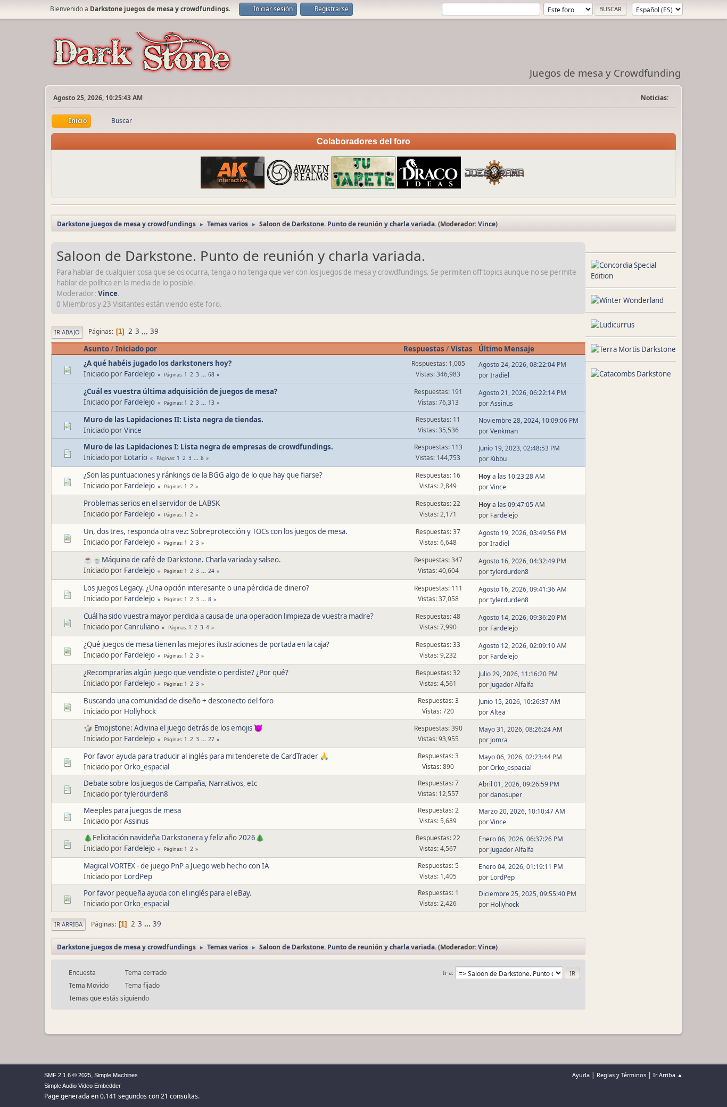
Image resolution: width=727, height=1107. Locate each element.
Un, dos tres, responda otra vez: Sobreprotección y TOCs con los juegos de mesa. (216, 531)
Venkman (504, 431)
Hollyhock (140, 711)
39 (154, 331)
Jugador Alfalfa (512, 684)
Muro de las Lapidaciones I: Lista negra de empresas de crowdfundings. (208, 447)
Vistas (462, 349)
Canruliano (141, 627)
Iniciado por (136, 349)
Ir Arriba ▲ (668, 1075)
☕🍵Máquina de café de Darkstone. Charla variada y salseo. (182, 559)
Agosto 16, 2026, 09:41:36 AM (522, 589)
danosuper (506, 794)
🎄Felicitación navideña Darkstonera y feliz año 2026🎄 (174, 837)
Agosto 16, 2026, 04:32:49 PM (522, 560)
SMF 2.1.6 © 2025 (67, 1075)
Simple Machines (116, 1075)
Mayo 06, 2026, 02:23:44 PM (520, 756)
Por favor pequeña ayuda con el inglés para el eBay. (168, 893)
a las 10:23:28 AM (511, 476)
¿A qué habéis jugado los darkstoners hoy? (158, 363)
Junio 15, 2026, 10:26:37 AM (519, 701)
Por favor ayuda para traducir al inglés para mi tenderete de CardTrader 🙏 (206, 756)
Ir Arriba (68, 924)
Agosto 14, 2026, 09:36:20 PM (522, 617)
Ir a (447, 973)
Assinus (501, 403)
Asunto (96, 349)
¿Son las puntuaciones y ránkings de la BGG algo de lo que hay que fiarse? (203, 475)
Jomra (499, 739)
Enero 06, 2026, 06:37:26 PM (520, 838)
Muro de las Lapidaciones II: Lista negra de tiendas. (173, 419)
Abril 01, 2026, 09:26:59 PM (518, 784)
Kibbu (498, 458)
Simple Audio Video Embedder (82, 1086)
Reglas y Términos (621, 1075)
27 (211, 739)
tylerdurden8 (509, 571)
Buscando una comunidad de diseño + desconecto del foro (179, 701)
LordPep (138, 876)
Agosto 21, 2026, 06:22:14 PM (522, 392)
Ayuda (581, 1075)
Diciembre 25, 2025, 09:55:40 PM (527, 893)
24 (211, 571)
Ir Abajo (67, 332)
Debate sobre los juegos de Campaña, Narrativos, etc (170, 783)
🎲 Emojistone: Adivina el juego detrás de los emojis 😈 (173, 728)
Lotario (135, 457)
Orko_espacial (146, 767)
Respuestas (423, 349)
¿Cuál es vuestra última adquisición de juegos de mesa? (180, 391)
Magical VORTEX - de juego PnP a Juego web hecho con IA (176, 866)
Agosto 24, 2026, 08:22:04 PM (522, 364)
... (146, 331)
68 (211, 374)
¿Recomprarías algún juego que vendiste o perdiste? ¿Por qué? (186, 672)
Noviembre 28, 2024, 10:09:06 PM (528, 420)
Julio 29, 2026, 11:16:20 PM (518, 673)
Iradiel (499, 375)
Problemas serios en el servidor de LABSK (152, 503)
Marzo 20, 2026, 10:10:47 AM (521, 811)
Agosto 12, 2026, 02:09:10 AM (522, 645)
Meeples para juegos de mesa (132, 810)
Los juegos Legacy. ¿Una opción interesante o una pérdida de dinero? (196, 588)
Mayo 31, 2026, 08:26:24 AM (520, 729)
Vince (486, 223)
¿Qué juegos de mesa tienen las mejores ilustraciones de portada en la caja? (206, 644)
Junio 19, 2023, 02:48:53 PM (519, 448)
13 (211, 402)
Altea (498, 712)
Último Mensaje (506, 349)
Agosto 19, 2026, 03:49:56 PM (522, 532)
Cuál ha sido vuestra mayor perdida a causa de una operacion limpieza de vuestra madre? (229, 616)
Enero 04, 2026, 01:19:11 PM (520, 866)
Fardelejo (139, 374)
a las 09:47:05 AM (511, 504)
